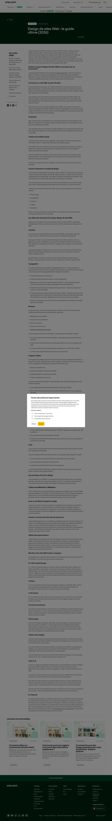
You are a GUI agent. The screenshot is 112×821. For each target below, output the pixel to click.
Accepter (41, 424)
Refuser (34, 424)
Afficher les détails (36, 410)
